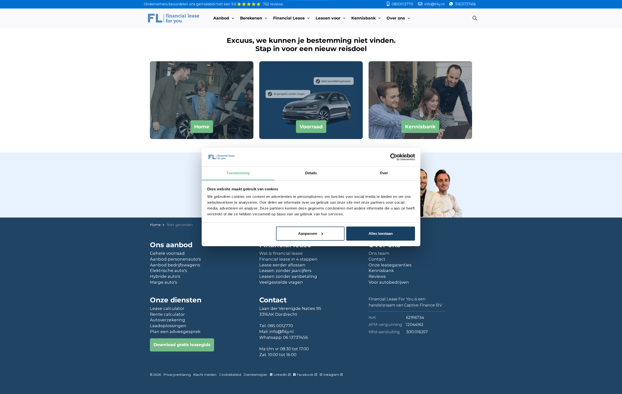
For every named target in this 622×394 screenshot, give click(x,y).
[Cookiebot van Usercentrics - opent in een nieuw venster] (393, 157)
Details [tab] (311, 173)
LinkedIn (280, 374)
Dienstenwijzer (255, 374)
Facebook (305, 374)
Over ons (396, 18)
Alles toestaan (381, 233)
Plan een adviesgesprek (175, 331)
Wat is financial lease (281, 253)
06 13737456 (295, 337)
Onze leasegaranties (390, 265)
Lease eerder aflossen (282, 265)
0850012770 (402, 4)
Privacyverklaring (177, 374)
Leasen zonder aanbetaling (288, 276)
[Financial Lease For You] (173, 18)
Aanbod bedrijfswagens (175, 265)
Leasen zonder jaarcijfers (285, 270)
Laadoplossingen (168, 325)
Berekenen (251, 18)
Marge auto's (163, 282)
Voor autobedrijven (389, 282)
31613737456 (465, 4)
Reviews (377, 276)
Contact (377, 259)
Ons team (379, 253)
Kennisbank (363, 18)
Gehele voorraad (167, 253)
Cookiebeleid (230, 374)
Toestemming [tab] (238, 173)
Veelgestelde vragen (281, 282)
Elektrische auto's (168, 270)
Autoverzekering (167, 319)
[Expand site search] (474, 18)
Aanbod (221, 18)
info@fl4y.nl (434, 4)
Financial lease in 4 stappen (288, 259)
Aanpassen (307, 233)
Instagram (331, 374)
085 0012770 (280, 325)
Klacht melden (204, 374)
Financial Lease (289, 18)
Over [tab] (384, 173)
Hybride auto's (165, 276)
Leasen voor (328, 18)
